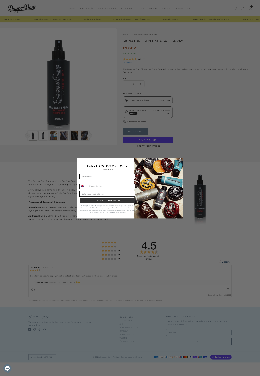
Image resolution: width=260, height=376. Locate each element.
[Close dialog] (180, 160)
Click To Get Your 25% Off (108, 201)
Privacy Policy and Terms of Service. (115, 212)
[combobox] (84, 186)
